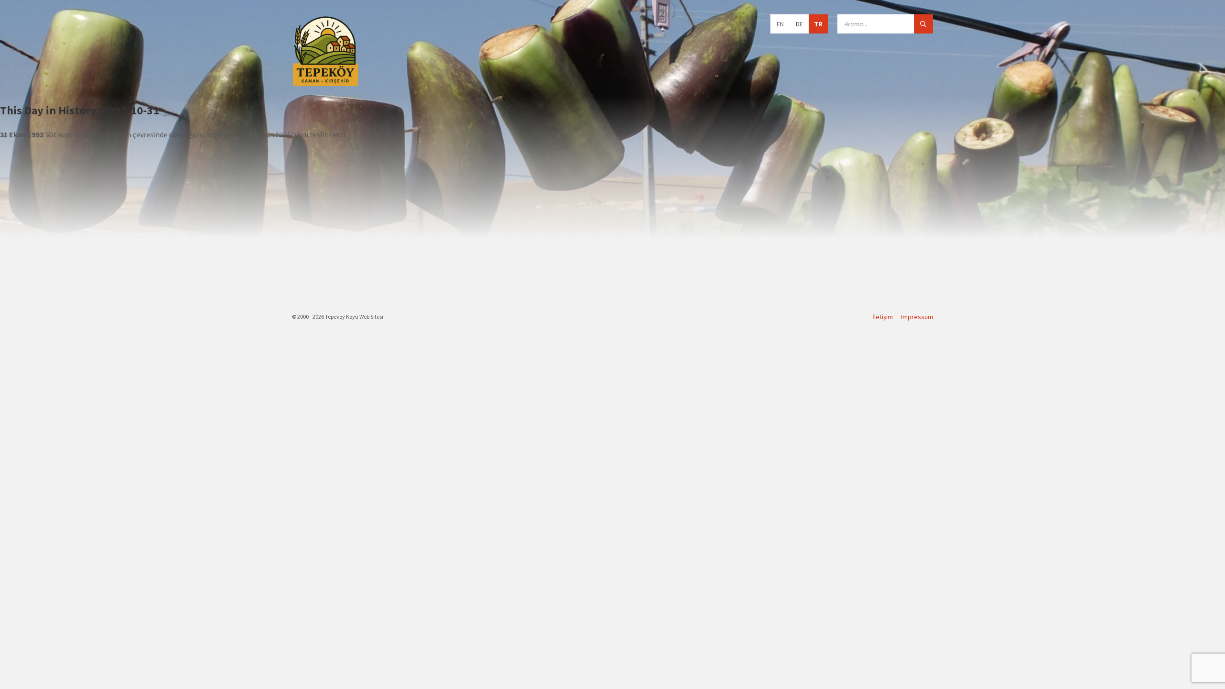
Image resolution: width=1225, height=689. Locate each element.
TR (818, 24)
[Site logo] (325, 84)
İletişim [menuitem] (882, 316)
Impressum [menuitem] (917, 316)
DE (799, 24)
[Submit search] (923, 23)
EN (780, 24)
